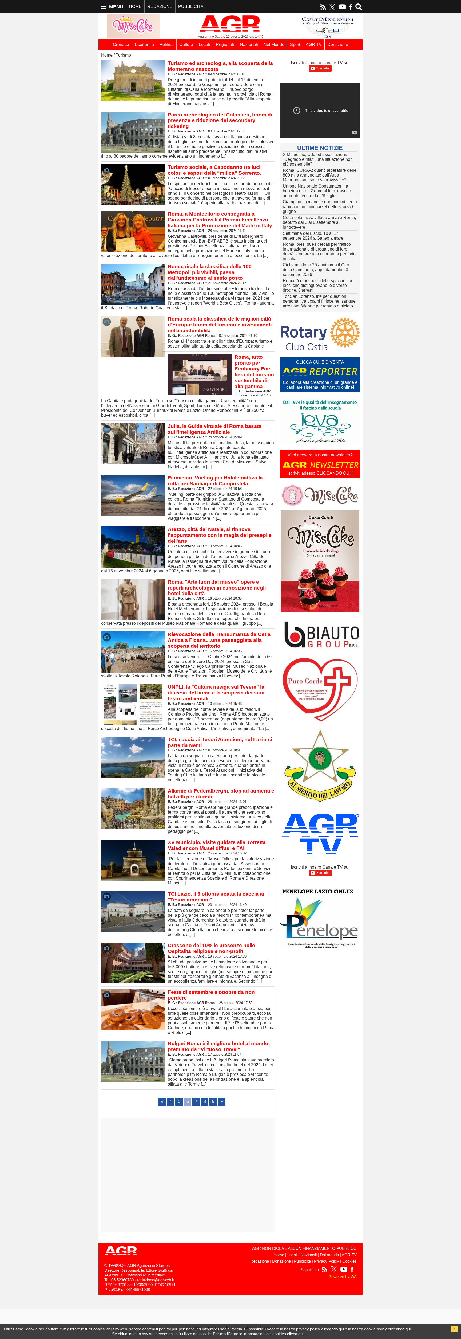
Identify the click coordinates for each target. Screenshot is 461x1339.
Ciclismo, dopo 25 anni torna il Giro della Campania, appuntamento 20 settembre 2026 (316, 270)
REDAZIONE (160, 6)
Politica (167, 44)
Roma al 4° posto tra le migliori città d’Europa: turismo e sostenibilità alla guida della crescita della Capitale (220, 332)
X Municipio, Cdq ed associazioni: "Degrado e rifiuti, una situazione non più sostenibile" (318, 159)
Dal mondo (329, 1255)
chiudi (123, 1334)
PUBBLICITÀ (191, 6)
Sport (295, 44)
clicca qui (295, 1334)
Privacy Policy (326, 1261)
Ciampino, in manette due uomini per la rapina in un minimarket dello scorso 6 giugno (320, 207)
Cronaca (121, 44)
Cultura (186, 44)
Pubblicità (302, 1261)
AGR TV (314, 44)
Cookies (349, 1261)
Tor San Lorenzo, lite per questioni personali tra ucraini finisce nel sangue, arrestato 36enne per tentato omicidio (320, 301)
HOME (135, 6)
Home (107, 55)
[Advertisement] (188, 1175)
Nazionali (249, 44)
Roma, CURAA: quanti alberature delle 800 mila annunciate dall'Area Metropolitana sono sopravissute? (319, 175)
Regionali (225, 44)
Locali (204, 44)
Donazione (337, 44)
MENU (116, 6)
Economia (144, 44)
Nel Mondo (274, 44)
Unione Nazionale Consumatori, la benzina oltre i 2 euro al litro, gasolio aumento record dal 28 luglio (317, 191)
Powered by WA (343, 1277)
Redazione (259, 1261)
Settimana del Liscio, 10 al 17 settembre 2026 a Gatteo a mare (313, 235)
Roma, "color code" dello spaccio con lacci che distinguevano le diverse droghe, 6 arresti (318, 285)
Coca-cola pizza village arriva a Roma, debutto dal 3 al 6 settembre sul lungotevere (319, 222)
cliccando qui (332, 1329)
